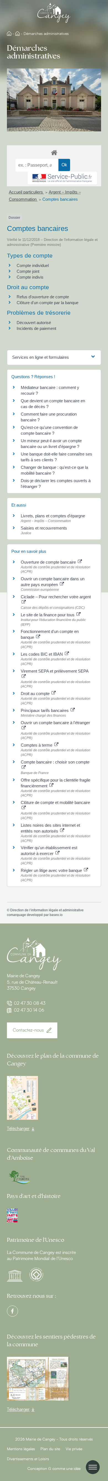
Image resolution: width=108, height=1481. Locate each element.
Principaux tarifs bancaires (45, 710)
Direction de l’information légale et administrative (47, 910)
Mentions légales (21, 1449)
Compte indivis (30, 277)
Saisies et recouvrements (44, 528)
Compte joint (28, 271)
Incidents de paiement (36, 328)
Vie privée (74, 1449)
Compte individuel (33, 265)
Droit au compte (36, 693)
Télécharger (18, 1128)
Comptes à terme (37, 745)
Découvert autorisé (34, 322)
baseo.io (56, 915)
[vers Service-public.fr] (62, 178)
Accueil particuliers (26, 192)
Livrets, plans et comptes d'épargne (53, 515)
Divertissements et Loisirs (28, 1459)
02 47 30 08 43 (29, 1003)
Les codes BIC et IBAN (42, 654)
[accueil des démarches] (54, 152)
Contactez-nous (28, 1030)
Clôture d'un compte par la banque (47, 302)
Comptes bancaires (60, 199)
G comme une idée (64, 1469)
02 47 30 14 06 (29, 1010)
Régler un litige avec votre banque (52, 870)
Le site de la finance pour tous (48, 614)
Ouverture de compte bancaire (49, 562)
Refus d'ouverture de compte (43, 296)
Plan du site (50, 1449)
